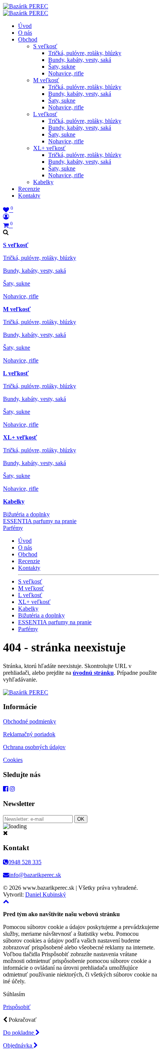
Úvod (25, 26)
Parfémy (13, 528)
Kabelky (43, 182)
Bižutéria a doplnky (26, 514)
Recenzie (29, 189)
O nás (25, 32)
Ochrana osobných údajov (34, 747)
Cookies (13, 760)
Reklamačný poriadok (29, 734)
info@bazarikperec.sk (35, 875)
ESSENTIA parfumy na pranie (39, 521)
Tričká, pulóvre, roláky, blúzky (84, 53)
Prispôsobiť (17, 1007)
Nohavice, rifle (66, 73)
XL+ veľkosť (49, 148)
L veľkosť (45, 114)
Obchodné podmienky (29, 721)
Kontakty (29, 195)
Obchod (27, 39)
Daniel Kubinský (45, 894)
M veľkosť (46, 80)
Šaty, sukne (61, 66)
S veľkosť (45, 46)
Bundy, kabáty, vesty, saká (79, 60)
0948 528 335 (24, 862)
